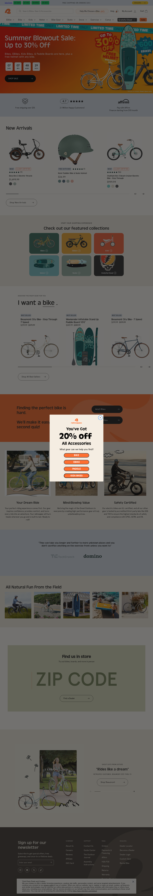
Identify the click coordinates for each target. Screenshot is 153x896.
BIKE (76, 455)
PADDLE (76, 469)
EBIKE (76, 462)
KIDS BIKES (77, 475)
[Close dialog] (100, 418)
